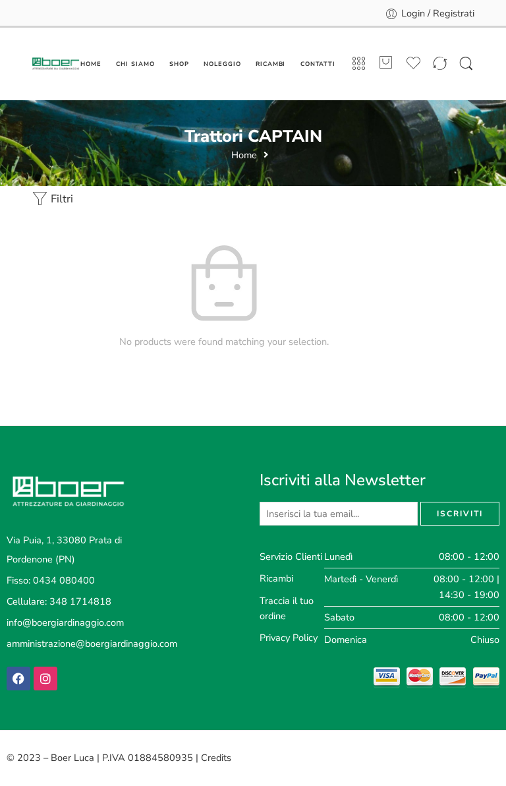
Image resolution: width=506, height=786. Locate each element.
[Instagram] (45, 678)
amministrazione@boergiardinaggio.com (92, 643)
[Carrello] (386, 64)
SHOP (179, 64)
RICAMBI (271, 64)
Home (244, 155)
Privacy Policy (289, 637)
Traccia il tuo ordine (287, 608)
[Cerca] (466, 64)
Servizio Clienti (291, 556)
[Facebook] (18, 678)
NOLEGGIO (222, 64)
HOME (90, 64)
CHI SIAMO (135, 64)
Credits (216, 757)
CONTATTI (317, 64)
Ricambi (276, 578)
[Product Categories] (359, 64)
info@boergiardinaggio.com (65, 622)
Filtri (60, 198)
